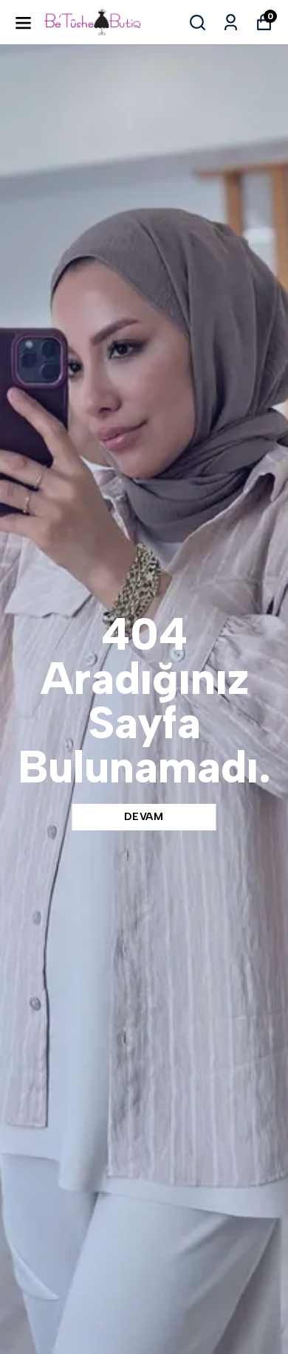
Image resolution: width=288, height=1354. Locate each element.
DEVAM (144, 816)
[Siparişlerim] (231, 22)
